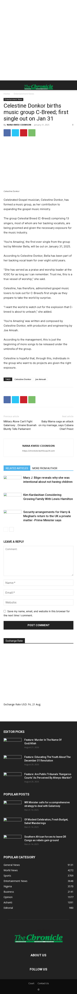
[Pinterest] (23, 132)
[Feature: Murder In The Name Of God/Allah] (12, 744)
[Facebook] (7, 132)
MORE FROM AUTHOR (44, 468)
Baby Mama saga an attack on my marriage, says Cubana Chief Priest (55, 425)
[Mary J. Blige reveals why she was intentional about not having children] (12, 482)
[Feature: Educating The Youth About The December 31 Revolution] (12, 761)
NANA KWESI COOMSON (19, 124)
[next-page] (11, 529)
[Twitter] (15, 132)
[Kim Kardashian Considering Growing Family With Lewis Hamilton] (12, 499)
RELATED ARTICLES (17, 468)
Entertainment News (24, 93)
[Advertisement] (38, 40)
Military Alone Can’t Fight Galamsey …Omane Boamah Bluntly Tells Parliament (20, 425)
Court (31, 983)
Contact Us (43, 983)
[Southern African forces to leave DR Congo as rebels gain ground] (12, 841)
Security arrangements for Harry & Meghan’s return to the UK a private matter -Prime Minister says (47, 516)
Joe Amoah (40, 379)
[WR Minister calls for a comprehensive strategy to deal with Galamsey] (12, 807)
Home (7, 93)
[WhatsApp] (31, 132)
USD (24, 704)
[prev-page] (6, 529)
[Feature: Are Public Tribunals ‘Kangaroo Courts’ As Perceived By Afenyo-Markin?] (12, 778)
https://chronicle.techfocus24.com (38, 451)
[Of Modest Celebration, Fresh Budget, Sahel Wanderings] (12, 824)
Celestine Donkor (23, 379)
